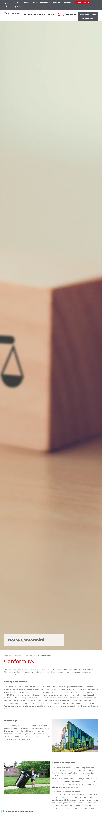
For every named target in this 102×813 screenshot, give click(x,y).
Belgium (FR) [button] (7, 5)
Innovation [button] (71, 14)
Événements (45, 2)
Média (35, 2)
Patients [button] (51, 14)
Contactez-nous (82, 2)
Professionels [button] (40, 14)
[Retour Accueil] (14, 15)
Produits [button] (28, 14)
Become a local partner (61, 2)
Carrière (27, 2)
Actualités (18, 2)
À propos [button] (61, 14)
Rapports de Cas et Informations (88, 16)
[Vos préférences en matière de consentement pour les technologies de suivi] (18, 811)
